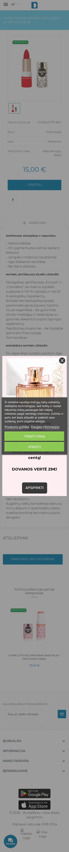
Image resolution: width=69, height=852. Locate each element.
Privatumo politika (17, 427)
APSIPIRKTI (34, 488)
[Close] (62, 360)
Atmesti (34, 447)
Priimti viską (34, 436)
